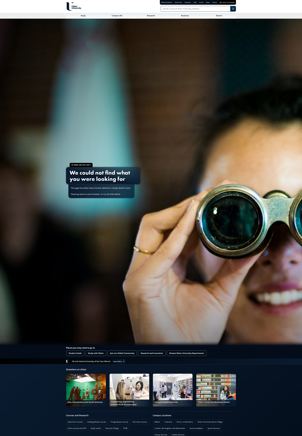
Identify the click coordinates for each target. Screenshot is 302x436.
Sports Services (213, 428)
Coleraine (167, 421)
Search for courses (75, 422)
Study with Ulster (96, 353)
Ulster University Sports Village (209, 422)
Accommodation (195, 428)
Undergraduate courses (96, 421)
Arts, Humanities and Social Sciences (85, 402)
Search (233, 9)
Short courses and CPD (76, 428)
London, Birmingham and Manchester (169, 428)
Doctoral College (111, 428)
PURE (125, 428)
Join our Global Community (122, 353)
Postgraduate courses (118, 421)
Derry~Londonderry (184, 421)
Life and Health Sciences (166, 402)
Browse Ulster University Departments (186, 353)
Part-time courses (139, 421)
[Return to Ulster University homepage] (73, 6)
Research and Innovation (152, 353)
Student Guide (75, 353)
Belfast (156, 421)
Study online (95, 428)
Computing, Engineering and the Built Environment (123, 403)
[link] (86, 390)
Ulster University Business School (214, 402)
